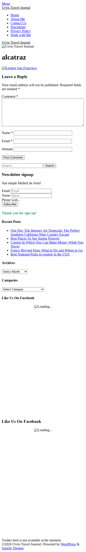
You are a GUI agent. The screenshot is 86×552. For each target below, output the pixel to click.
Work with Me (21, 35)
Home (15, 15)
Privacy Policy (21, 31)
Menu (6, 4)
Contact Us (18, 23)
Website (7, 149)
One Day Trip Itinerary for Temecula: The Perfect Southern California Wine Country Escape (45, 232)
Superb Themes (13, 548)
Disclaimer (18, 27)
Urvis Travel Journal (16, 7)
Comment (10, 96)
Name (7, 133)
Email (7, 141)
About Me (18, 19)
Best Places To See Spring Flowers (35, 238)
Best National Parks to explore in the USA (40, 254)
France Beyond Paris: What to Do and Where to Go (47, 250)
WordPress (68, 544)
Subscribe (10, 204)
